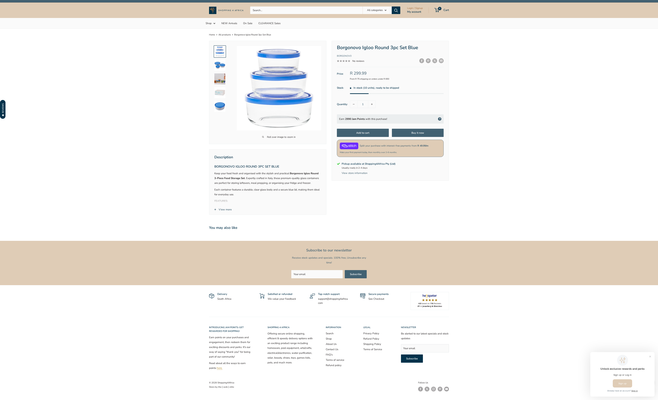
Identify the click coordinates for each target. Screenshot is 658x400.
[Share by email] (441, 60)
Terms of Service (372, 349)
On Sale (247, 23)
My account (414, 12)
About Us (331, 344)
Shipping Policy (372, 344)
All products (224, 34)
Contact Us (332, 349)
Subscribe (356, 274)
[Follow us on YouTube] (446, 389)
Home (212, 34)
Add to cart (362, 133)
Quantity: (342, 104)
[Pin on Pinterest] (428, 60)
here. (219, 368)
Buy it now (417, 133)
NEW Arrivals (229, 23)
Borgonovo (344, 56)
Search (330, 333)
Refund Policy (371, 338)
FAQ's (329, 354)
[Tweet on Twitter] (434, 60)
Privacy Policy (371, 333)
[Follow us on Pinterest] (440, 389)
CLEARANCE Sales (269, 23)
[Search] (396, 10)
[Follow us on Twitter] (427, 389)
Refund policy (334, 365)
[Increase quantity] (371, 104)
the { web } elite (226, 387)
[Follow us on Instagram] (433, 389)
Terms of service (335, 360)
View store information (355, 173)
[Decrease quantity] (353, 104)
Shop (209, 23)
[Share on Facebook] (421, 60)
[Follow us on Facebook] (420, 389)
